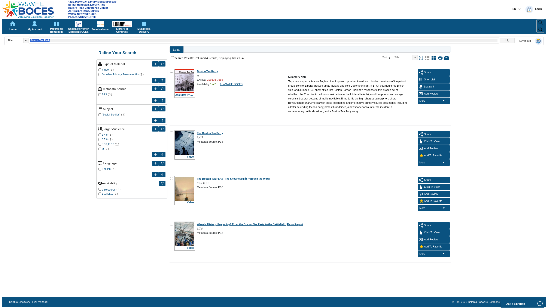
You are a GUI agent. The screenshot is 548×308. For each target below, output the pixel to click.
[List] (427, 58)
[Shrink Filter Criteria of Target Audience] (162, 154)
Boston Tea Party (207, 71)
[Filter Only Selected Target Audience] (162, 129)
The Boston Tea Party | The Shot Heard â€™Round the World (233, 178)
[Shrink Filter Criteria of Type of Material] (162, 80)
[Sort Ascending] (421, 58)
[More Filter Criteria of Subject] (155, 108)
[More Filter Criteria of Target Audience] (155, 129)
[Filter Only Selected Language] (162, 163)
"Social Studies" (111, 114)
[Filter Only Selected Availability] (162, 183)
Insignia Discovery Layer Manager (28, 302)
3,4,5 (105, 134)
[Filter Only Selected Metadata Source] (162, 88)
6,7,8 (105, 139)
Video (105, 69)
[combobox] (14, 40)
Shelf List (429, 79)
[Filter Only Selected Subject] (162, 108)
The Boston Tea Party (210, 133)
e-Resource (109, 189)
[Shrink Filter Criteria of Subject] (162, 120)
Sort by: (386, 57)
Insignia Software (478, 302)
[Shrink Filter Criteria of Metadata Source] (162, 100)
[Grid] (433, 58)
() (112, 69)
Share (427, 72)
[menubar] (434, 101)
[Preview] (440, 58)
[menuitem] (434, 101)
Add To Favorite (433, 155)
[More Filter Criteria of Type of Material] (155, 64)
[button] (25, 40)
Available (107, 194)
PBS (104, 94)
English (106, 168)
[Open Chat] (540, 303)
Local (176, 49)
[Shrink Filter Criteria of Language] (162, 174)
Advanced (525, 40)
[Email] (446, 58)
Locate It (429, 86)
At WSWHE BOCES (231, 84)
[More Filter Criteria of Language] (155, 163)
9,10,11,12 (108, 144)
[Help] (538, 41)
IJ (103, 148)
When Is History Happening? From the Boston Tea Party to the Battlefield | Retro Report (250, 224)
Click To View (432, 141)
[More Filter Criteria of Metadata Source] (155, 88)
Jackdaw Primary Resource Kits (120, 74)
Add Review (431, 93)
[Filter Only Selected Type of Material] (162, 64)
